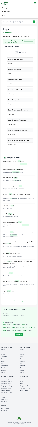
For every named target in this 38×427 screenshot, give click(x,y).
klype (15, 327)
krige (32, 327)
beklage (27, 330)
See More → (4, 401)
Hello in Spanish (5, 390)
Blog (3, 15)
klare (16, 324)
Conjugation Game (25, 386)
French (3, 368)
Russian (3, 352)
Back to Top (19, 334)
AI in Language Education (8, 379)
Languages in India (6, 383)
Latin (21, 352)
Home (22, 379)
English (3, 361)
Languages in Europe (7, 386)
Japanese (4, 356)
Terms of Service (25, 388)
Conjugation (6, 8)
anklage (16, 330)
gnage (6, 324)
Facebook (6, 408)
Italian (21, 356)
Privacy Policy (24, 390)
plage (6, 330)
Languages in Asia (6, 388)
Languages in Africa (6, 381)
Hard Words (4, 395)
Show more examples (19, 301)
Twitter (5, 410)
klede (6, 327)
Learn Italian (4, 399)
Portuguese (4, 365)
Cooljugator (6, 315)
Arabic (3, 354)
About (22, 381)
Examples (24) (18, 36)
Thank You (4, 397)
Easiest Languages (6, 392)
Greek (3, 349)
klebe (25, 324)
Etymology (6, 11)
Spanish (3, 358)
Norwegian (15, 315)
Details (26, 36)
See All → (4, 372)
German (3, 370)
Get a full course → (28, 41)
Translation (22, 52)
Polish (22, 370)
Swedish (22, 365)
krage (24, 327)
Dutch (2, 363)
